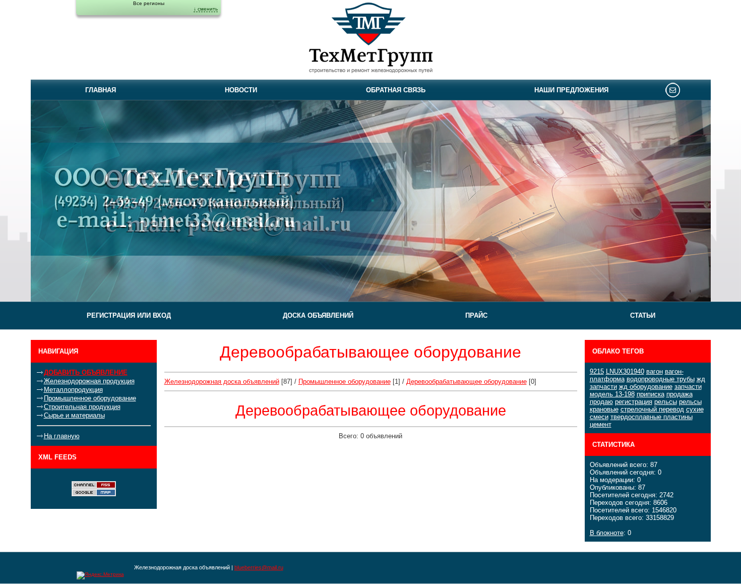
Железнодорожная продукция (89, 381)
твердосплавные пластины (651, 417)
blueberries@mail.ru (258, 567)
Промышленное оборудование (90, 398)
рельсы (665, 401)
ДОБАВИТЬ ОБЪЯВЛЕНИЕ (86, 372)
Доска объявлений (318, 315)
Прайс (476, 315)
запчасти (688, 386)
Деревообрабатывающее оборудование (466, 381)
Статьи (642, 315)
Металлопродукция (73, 389)
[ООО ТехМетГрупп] (371, 39)
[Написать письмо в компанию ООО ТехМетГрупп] (673, 90)
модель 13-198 (612, 394)
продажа (679, 394)
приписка (650, 394)
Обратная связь (395, 90)
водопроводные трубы (661, 379)
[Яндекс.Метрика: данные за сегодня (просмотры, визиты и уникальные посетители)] (100, 575)
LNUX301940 (625, 371)
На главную (62, 436)
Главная (100, 90)
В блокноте (607, 533)
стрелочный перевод (652, 409)
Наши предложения (571, 90)
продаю (601, 401)
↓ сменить (206, 9)
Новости (241, 90)
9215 (597, 371)
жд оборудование (645, 386)
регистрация (633, 401)
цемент (600, 424)
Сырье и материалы (74, 415)
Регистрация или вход (129, 315)
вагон (654, 371)
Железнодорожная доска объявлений (221, 381)
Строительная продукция (82, 407)
